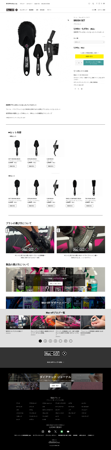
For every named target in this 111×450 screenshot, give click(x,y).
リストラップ (85, 416)
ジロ (17, 409)
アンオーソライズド (61, 403)
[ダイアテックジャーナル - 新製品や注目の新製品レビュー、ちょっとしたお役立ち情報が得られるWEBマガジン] (11, 3)
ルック (18, 419)
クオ (43, 406)
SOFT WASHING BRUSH (14, 159)
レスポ (44, 419)
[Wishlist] (89, 3)
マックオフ (45, 416)
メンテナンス (79, 82)
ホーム (75, 17)
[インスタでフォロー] (99, 3)
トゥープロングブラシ (90, 200)
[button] (94, 9)
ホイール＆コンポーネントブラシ (74, 200)
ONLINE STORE (45, 3)
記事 (37, 10)
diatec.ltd (56, 445)
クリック (31, 406)
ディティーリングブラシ (34, 161)
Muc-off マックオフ (84, 17)
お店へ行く (37, 3)
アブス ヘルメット (47, 403)
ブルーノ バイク (60, 413)
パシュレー (84, 409)
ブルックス (45, 413)
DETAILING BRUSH (32, 159)
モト (70, 416)
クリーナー (87, 82)
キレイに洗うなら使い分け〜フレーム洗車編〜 (30, 255)
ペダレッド (19, 416)
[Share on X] (78, 88)
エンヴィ (84, 403)
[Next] (70, 341)
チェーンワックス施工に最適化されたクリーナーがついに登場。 (42, 332)
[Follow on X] (101, 3)
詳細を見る (12, 166)
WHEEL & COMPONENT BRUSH (73, 198)
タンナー (58, 409)
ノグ (70, 409)
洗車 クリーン (95, 77)
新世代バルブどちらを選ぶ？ (14, 331)
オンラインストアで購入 (93, 63)
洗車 (91, 82)
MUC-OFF (81, 85)
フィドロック (32, 413)
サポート (49, 10)
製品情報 (31, 10)
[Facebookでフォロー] (97, 3)
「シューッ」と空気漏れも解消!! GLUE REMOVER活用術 (92, 332)
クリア (103, 36)
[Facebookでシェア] (75, 88)
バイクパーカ (19, 413)
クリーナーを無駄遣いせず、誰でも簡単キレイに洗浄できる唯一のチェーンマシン (67, 333)
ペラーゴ (84, 413)
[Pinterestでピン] (81, 88)
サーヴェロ (71, 406)
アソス (18, 403)
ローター (58, 419)
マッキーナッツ (33, 416)
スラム (31, 409)
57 (65, 341)
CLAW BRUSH (50, 159)
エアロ (70, 403)
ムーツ (57, 416)
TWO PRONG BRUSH (90, 198)
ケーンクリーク (59, 406)
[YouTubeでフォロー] (104, 3)
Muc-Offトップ (23, 10)
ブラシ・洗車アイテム (85, 77)
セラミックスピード (47, 409)
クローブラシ (50, 161)
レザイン (31, 419)
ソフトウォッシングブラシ (15, 161)
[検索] (93, 3)
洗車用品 (95, 82)
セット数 (76, 38)
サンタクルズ (85, 406)
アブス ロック (32, 403)
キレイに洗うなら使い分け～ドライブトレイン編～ (81, 255)
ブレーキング (72, 413)
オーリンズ (19, 406)
